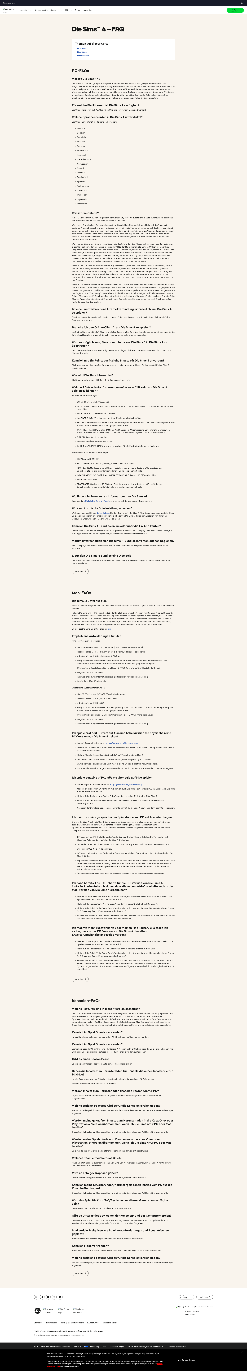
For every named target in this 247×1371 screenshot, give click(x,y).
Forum (77, 10)
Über (61, 10)
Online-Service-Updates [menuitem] (176, 1346)
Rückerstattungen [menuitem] (116, 1346)
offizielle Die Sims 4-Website (97, 501)
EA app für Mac (93, 1323)
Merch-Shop (88, 10)
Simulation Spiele (110, 1323)
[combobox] (186, 1297)
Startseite (38, 1323)
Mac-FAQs (81, 52)
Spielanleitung (103, 513)
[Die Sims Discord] (60, 1297)
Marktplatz (24, 10)
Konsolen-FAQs (83, 56)
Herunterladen (51, 1323)
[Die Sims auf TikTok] (42, 1297)
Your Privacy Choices (186, 1360)
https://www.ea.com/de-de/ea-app (121, 743)
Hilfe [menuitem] (36, 1346)
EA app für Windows (76, 1323)
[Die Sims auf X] (54, 1297)
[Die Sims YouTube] (48, 1297)
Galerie (53, 10)
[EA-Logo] (37, 1310)
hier (109, 629)
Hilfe (67, 10)
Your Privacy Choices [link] (97, 1346)
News (62, 1323)
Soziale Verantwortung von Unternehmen (144, 1346)
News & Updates (41, 10)
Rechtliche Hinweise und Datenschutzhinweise (60, 1346)
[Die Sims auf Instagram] (36, 1297)
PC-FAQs (81, 48)
